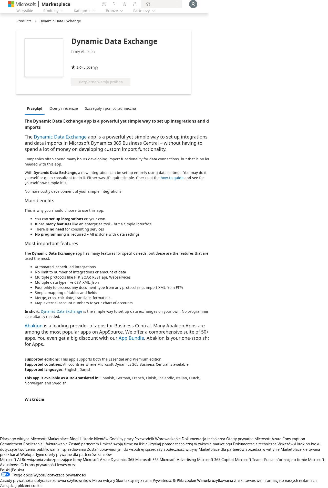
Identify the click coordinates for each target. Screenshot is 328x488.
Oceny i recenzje (63, 108)
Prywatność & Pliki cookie (174, 480)
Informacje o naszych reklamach (289, 480)
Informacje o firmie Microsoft (299, 459)
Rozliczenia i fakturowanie (45, 443)
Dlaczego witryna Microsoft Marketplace (34, 438)
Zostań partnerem (84, 443)
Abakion (34, 326)
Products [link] (24, 21)
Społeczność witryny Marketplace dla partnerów (203, 449)
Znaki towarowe (247, 480)
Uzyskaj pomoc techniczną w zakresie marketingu (190, 443)
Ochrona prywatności (38, 464)
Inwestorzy (66, 464)
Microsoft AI (10, 459)
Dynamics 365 (122, 459)
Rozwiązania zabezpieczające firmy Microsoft (60, 459)
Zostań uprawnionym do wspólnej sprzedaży (124, 449)
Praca (268, 459)
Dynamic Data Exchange (60, 137)
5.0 (78, 67)
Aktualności (9, 464)
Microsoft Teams (249, 459)
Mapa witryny (103, 480)
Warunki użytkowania (215, 480)
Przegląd (34, 108)
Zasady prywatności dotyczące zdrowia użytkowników (45, 480)
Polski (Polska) (12, 469)
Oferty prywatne (239, 438)
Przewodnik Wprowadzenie (158, 438)
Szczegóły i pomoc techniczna (110, 108)
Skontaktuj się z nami (134, 480)
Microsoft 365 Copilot (215, 459)
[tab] (36, 108)
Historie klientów (94, 438)
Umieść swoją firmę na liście (124, 443)
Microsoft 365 (147, 459)
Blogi (74, 438)
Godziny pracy (121, 438)
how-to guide (172, 177)
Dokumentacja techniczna (203, 438)
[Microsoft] (22, 4)
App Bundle (131, 338)
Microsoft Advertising (178, 459)
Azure (105, 459)
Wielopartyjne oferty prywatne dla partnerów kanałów (66, 454)
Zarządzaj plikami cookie (21, 485)
